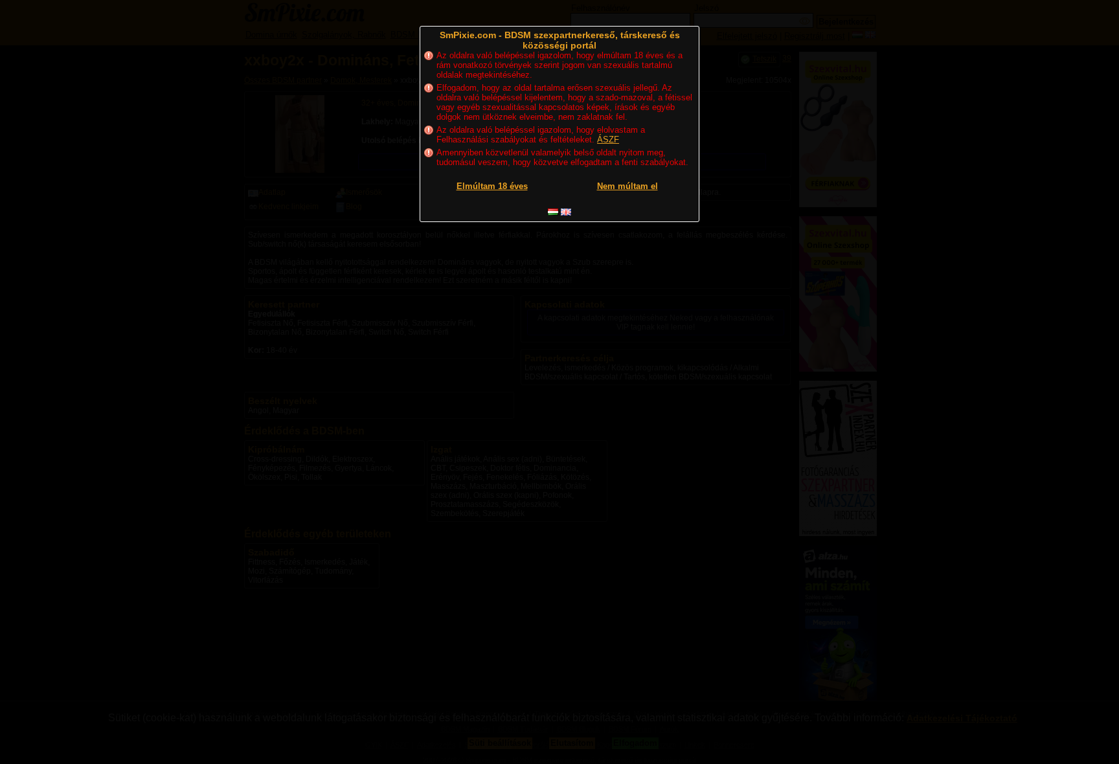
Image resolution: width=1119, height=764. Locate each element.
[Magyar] (553, 212)
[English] (566, 212)
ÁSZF (608, 139)
